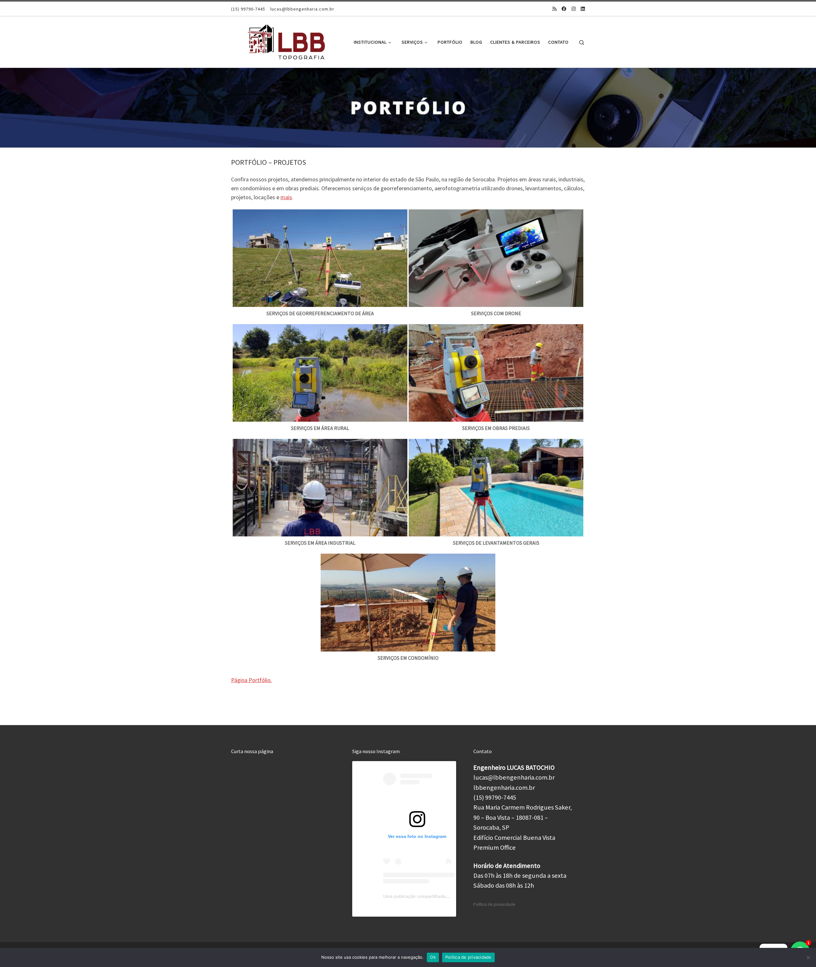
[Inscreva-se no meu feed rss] (554, 8)
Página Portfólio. (251, 680)
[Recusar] (808, 957)
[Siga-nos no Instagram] (574, 8)
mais (286, 197)
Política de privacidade (494, 904)
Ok (433, 957)
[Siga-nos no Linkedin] (583, 8)
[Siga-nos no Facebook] (564, 8)
